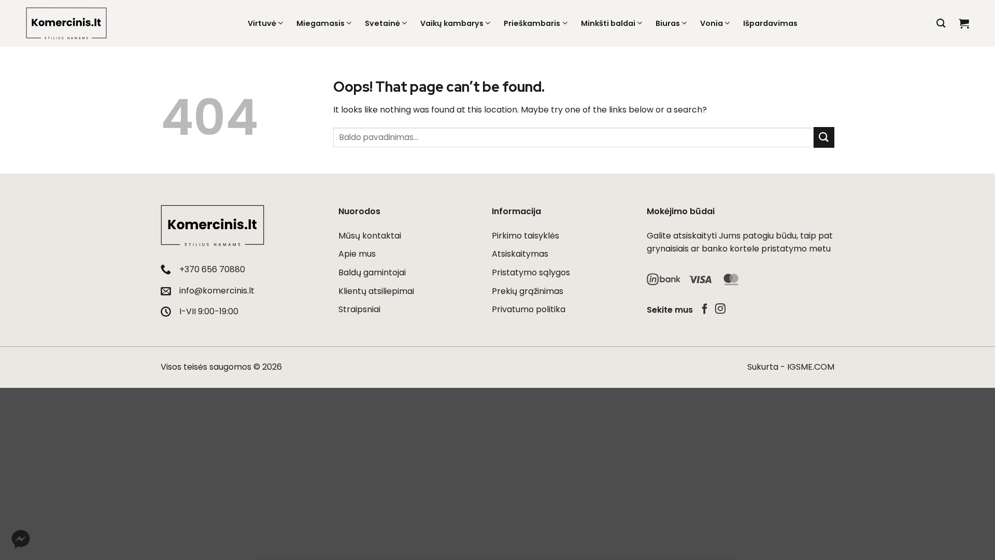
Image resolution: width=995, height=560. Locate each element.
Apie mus (357, 254)
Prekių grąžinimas (527, 291)
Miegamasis (320, 23)
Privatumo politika (528, 309)
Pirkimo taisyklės (525, 236)
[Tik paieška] (940, 23)
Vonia (711, 23)
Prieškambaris (532, 23)
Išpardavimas (770, 23)
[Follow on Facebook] (705, 309)
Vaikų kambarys (452, 23)
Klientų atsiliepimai (376, 291)
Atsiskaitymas (520, 254)
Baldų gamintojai (372, 272)
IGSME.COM (810, 367)
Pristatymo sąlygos (531, 272)
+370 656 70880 (212, 269)
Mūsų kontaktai (369, 236)
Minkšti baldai (608, 23)
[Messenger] (20, 539)
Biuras (668, 23)
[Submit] (824, 137)
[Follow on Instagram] (720, 309)
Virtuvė (262, 23)
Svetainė (382, 23)
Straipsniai (359, 309)
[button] (964, 23)
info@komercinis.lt (216, 291)
